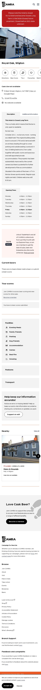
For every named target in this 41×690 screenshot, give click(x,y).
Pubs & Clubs (6, 578)
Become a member (10, 297)
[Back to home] (8, 4)
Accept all (8, 685)
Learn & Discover (8, 600)
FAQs (32, 553)
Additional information (30, 114)
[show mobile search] (33, 4)
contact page (6, 556)
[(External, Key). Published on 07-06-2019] (20, 458)
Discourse (5, 627)
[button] (38, 456)
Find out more (29, 253)
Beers (4, 592)
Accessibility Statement (10, 610)
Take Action (6, 582)
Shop (4, 603)
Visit (3, 575)
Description (11, 114)
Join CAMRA (6, 568)
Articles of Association (9, 613)
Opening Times (11, 190)
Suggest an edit (13, 414)
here (20, 645)
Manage (19, 686)
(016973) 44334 (11, 98)
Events (4, 585)
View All (36, 431)
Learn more (21, 680)
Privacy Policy (6, 606)
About (4, 572)
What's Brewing (7, 630)
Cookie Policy (6, 617)
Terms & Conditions (8, 623)
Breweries (5, 589)
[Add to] (35, 439)
